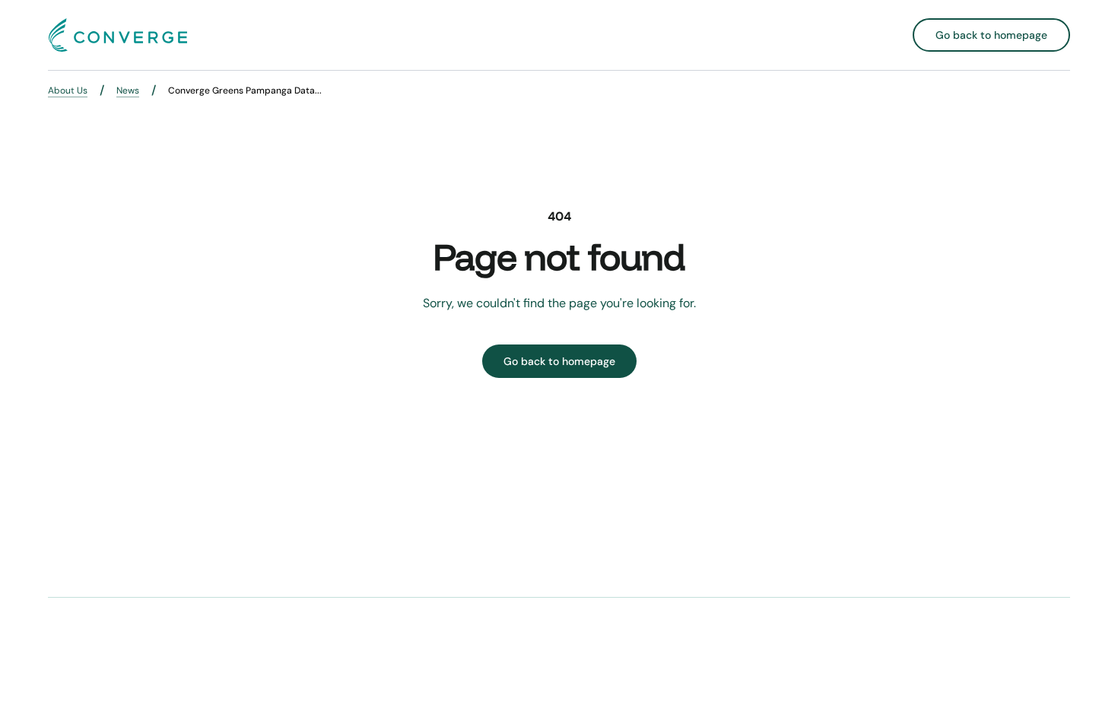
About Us (67, 90)
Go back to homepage (991, 35)
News (127, 90)
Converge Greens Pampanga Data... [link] (245, 90)
